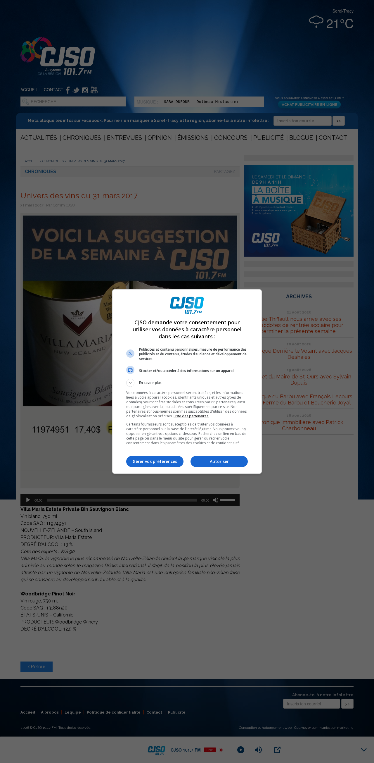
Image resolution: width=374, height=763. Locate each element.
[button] (187, 383)
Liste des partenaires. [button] (191, 416)
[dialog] (187, 381)
